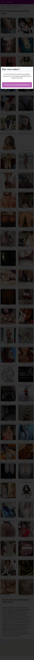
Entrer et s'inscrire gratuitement (17, 85)
